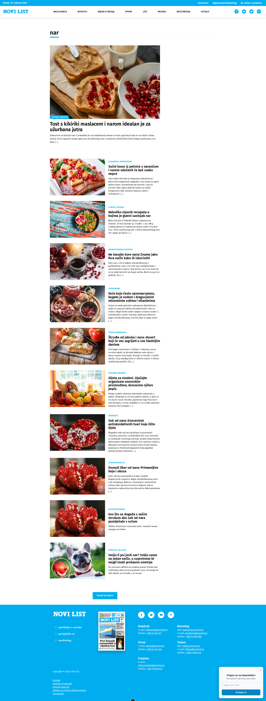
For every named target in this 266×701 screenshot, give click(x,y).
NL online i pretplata (251, 3)
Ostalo (205, 11)
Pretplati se (241, 692)
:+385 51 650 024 (193, 652)
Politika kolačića (61, 687)
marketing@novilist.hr (196, 633)
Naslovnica (60, 11)
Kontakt (56, 680)
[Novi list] (15, 11)
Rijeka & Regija (106, 11)
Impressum (58, 693)
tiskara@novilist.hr (194, 649)
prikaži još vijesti (105, 595)
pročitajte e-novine (70, 627)
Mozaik (162, 11)
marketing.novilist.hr (192, 630)
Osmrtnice (203, 3)
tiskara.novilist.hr (191, 646)
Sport (128, 11)
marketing (65, 640)
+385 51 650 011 (153, 633)
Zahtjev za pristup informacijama (69, 690)
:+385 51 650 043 (154, 668)
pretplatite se (67, 633)
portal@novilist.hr (155, 646)
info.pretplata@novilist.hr (151, 665)
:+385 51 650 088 (193, 636)
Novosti (82, 11)
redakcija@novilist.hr (157, 630)
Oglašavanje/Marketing (225, 3)
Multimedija (183, 11)
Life (145, 11)
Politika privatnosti (62, 683)
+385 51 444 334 (154, 649)
